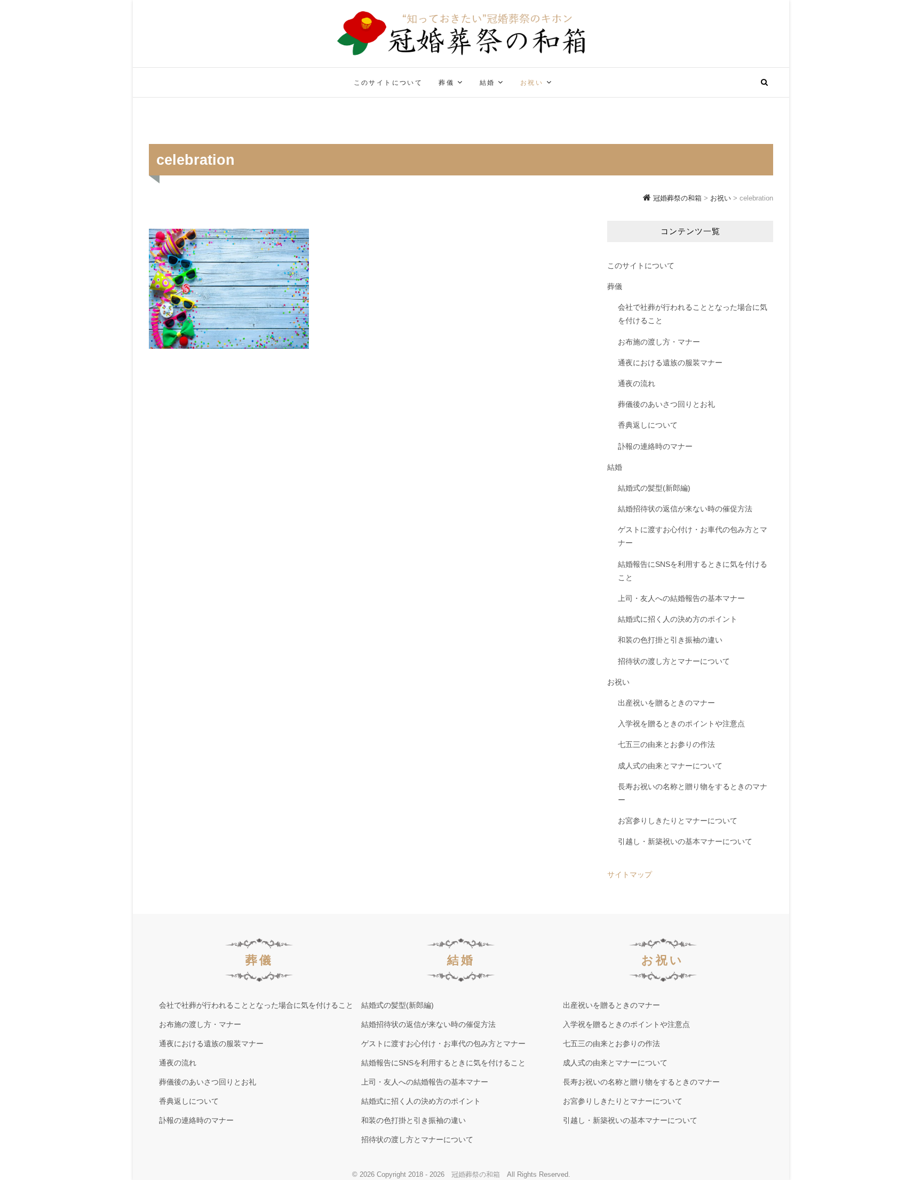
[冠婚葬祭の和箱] (229, 76)
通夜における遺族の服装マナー (670, 362)
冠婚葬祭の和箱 (475, 1174)
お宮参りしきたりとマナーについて (677, 820)
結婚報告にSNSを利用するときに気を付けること (692, 571)
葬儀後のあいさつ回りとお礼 (666, 404)
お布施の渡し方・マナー (659, 342)
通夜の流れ (636, 383)
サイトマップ (629, 874)
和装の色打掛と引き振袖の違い (670, 640)
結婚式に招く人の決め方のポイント (677, 619)
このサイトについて (388, 82)
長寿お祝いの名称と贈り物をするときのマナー (692, 793)
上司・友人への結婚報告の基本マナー (681, 598)
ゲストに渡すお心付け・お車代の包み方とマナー (692, 536)
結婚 (487, 82)
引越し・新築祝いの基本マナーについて (685, 841)
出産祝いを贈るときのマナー (666, 703)
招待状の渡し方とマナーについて (674, 661)
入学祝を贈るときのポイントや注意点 (681, 723)
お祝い (531, 82)
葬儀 (446, 82)
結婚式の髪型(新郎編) (654, 488)
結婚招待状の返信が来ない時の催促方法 (685, 508)
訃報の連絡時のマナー (655, 446)
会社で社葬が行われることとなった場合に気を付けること (692, 314)
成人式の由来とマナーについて (670, 765)
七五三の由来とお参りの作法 (666, 744)
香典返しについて (648, 425)
